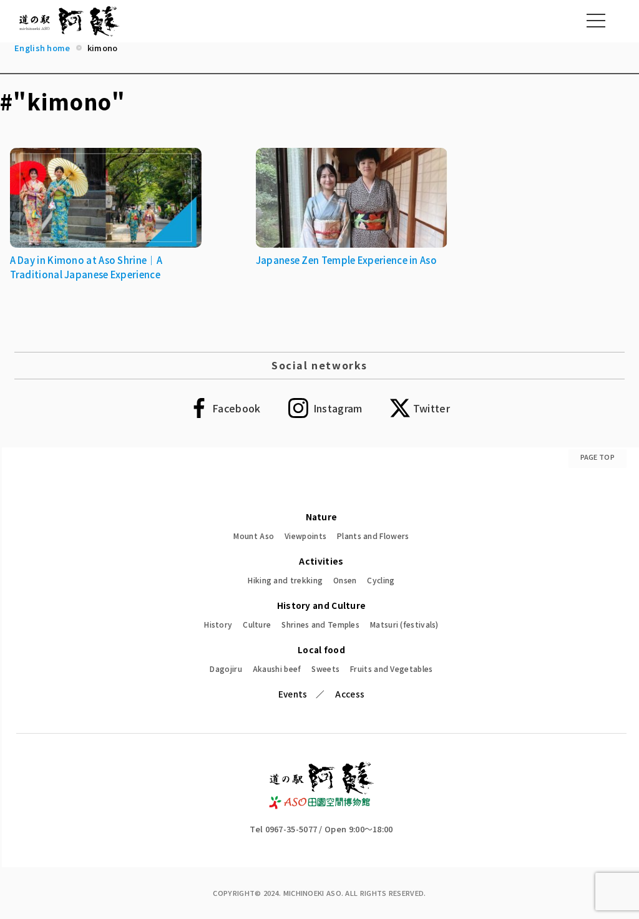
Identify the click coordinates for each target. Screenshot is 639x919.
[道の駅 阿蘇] (321, 805)
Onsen (345, 580)
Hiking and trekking (285, 580)
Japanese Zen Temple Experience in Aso (346, 259)
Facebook (236, 408)
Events (293, 694)
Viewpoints (305, 535)
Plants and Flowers (373, 535)
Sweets (325, 668)
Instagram (338, 408)
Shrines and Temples (320, 624)
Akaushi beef (277, 668)
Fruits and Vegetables (391, 668)
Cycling (380, 580)
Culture (257, 624)
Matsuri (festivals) (404, 624)
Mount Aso (253, 535)
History (218, 624)
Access (349, 694)
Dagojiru (225, 668)
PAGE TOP (597, 457)
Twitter (431, 408)
